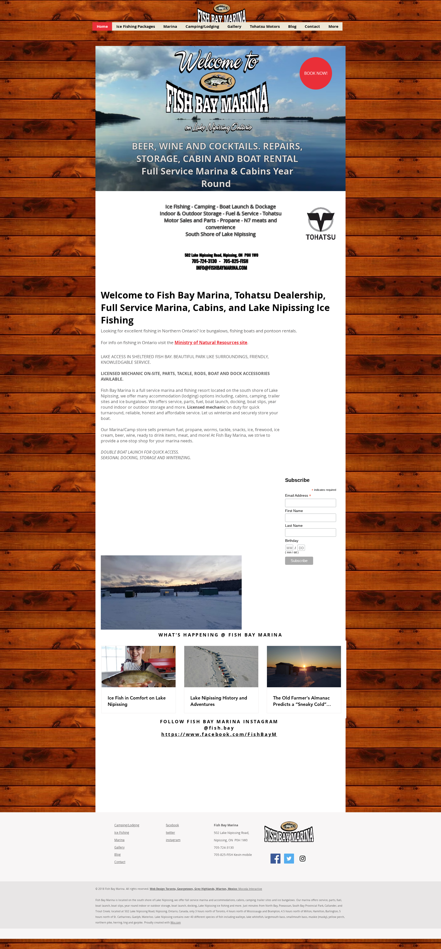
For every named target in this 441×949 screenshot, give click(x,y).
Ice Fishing (121, 832)
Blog (117, 854)
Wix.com (175, 922)
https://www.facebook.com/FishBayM (219, 734)
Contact (119, 862)
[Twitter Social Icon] (289, 859)
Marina (119, 840)
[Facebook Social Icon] (275, 859)
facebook (172, 825)
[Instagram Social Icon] (303, 859)
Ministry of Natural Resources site (211, 342)
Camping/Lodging (126, 825)
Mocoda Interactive (206, 889)
